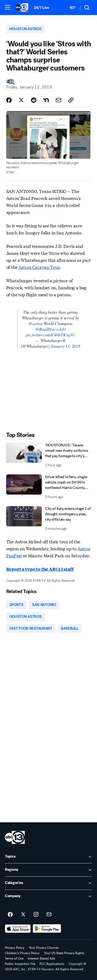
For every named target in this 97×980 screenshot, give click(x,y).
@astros (36, 323)
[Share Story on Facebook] (8, 100)
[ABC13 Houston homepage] (21, 7)
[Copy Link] (70, 100)
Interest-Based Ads (41, 958)
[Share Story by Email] (58, 100)
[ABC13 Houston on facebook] (10, 914)
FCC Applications (52, 963)
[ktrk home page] (15, 837)
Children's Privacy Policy (22, 953)
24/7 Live (41, 7)
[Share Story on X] (21, 100)
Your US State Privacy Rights (64, 953)
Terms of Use (14, 958)
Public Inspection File (20, 963)
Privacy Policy (15, 947)
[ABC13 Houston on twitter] (23, 914)
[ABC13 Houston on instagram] (36, 914)
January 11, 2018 (65, 346)
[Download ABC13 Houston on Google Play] (47, 928)
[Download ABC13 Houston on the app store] (18, 928)
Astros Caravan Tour (39, 267)
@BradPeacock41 (50, 329)
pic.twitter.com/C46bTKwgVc (50, 334)
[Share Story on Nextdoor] (46, 100)
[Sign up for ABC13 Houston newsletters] (49, 914)
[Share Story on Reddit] (33, 100)
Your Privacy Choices (44, 947)
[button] (7, 7)
